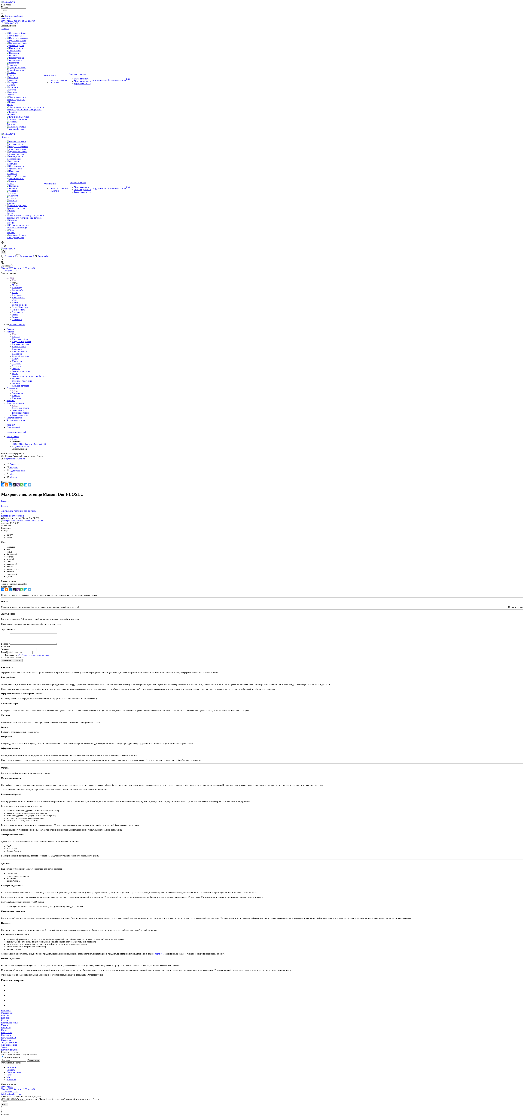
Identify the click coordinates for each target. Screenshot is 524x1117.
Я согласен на (26, 655)
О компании (17, 393)
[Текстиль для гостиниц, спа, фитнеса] (25, 107)
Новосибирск (18, 297)
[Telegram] (29, 484)
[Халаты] (25, 72)
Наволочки (6, 1040)
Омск (14, 300)
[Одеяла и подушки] (25, 43)
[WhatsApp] (21, 484)
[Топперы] (25, 122)
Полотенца (6, 1027)
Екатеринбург (18, 290)
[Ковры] (25, 102)
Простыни (6, 1035)
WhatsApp (14, 477)
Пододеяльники (8, 1037)
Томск (15, 314)
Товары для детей (9, 1042)
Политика (5, 1018)
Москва (15, 285)
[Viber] (18, 484)
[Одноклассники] (6, 484)
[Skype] (25, 484)
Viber (12, 474)
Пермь (15, 302)
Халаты (4, 1025)
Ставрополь (17, 312)
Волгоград (17, 287)
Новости (5, 1015)
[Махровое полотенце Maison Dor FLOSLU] (22, 521)
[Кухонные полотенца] (25, 117)
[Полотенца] (25, 77)
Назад (14, 280)
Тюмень (15, 317)
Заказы (4, 1047)
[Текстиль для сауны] (25, 97)
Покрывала (6, 1032)
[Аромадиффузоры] (25, 126)
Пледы (4, 1030)
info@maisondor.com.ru (14, 459)
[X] (14, 484)
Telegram (14, 467)
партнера (159, 954)
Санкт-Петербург (20, 307)
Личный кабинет (9, 1045)
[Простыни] (25, 53)
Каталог (16, 336)
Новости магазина (12, 1057)
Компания (6, 1010)
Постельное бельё (9, 1023)
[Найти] (2, 13)
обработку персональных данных (33, 655)
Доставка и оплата (20, 408)
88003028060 (7, 18)
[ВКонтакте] (2, 484)
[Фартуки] (25, 92)
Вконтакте (15, 464)
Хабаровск (17, 319)
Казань (15, 292)
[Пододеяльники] (25, 58)
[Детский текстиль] (25, 67)
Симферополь (18, 310)
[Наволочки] (25, 63)
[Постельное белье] (25, 33)
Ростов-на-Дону (19, 305)
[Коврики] (25, 112)
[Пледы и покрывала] (25, 38)
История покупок (9, 1050)
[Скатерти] (25, 87)
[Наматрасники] (25, 48)
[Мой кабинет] (2, 243)
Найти (4, 1105)
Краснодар (17, 295)
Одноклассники (17, 471)
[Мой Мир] (10, 484)
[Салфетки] (25, 82)
